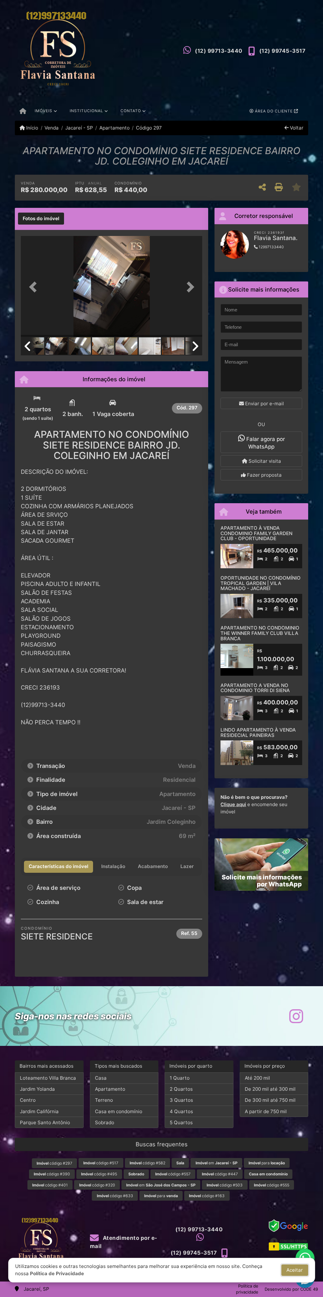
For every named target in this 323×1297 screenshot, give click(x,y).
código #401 (50, 1185)
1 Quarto (180, 1078)
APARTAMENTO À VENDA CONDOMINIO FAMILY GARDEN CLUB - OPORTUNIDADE (256, 533)
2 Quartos (181, 1089)
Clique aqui (233, 804)
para (267, 1163)
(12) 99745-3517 (282, 51)
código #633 (115, 1195)
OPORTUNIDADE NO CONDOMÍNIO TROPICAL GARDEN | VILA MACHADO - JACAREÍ (260, 583)
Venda (51, 128)
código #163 (207, 1195)
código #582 (147, 1163)
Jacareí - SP (79, 128)
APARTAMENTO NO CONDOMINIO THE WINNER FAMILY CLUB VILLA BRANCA (259, 633)
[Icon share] (296, 1016)
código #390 (52, 1174)
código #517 (100, 1163)
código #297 (54, 1163)
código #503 (225, 1185)
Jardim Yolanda (37, 1089)
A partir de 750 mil (266, 1111)
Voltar (296, 128)
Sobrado (104, 1122)
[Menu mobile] (23, 111)
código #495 (99, 1174)
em (217, 1163)
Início (31, 128)
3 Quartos (181, 1100)
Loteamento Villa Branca (48, 1078)
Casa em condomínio (118, 1111)
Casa (101, 1078)
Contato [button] (130, 110)
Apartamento (114, 128)
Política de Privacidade (57, 1273)
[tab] (41, 219)
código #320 (97, 1185)
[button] (34, 287)
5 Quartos (181, 1122)
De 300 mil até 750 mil (270, 1100)
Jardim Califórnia (39, 1111)
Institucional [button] (86, 110)
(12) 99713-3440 (219, 51)
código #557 (173, 1174)
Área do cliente (274, 111)
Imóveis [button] (43, 110)
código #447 (220, 1174)
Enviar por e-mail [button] (264, 404)
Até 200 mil (257, 1078)
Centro (28, 1100)
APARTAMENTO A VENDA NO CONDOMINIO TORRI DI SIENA (255, 688)
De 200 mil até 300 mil (270, 1089)
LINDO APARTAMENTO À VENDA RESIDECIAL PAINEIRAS (258, 732)
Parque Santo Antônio (45, 1122)
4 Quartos (181, 1111)
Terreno (104, 1100)
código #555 (271, 1185)
